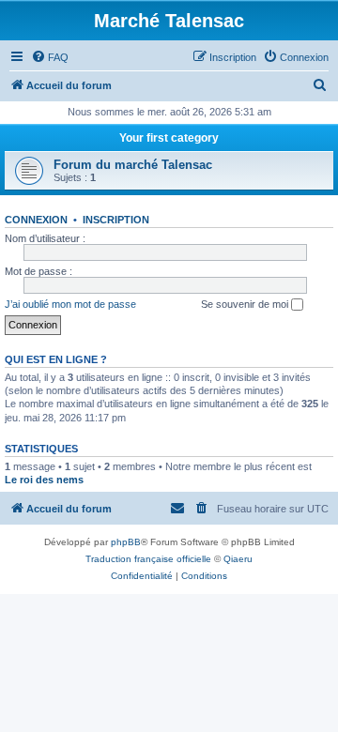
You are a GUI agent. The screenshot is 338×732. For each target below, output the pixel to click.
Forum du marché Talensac (133, 165)
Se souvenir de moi (246, 304)
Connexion (36, 219)
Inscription (116, 219)
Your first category (169, 138)
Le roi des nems (44, 479)
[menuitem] (50, 57)
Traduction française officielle (148, 559)
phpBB (126, 542)
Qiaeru (238, 559)
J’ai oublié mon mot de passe (70, 304)
